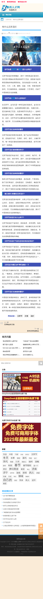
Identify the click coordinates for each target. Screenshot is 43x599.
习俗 (16, 454)
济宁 (5, 472)
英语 (15, 480)
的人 (31, 472)
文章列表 (8, 19)
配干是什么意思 (8, 344)
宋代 (5, 461)
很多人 (24, 462)
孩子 (35, 458)
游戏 (18, 472)
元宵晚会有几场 (9, 324)
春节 (18, 465)
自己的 (7, 480)
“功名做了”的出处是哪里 (31, 341)
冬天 (5, 457)
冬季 (13, 458)
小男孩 (21, 554)
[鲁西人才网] (21, 7)
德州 (31, 461)
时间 (10, 465)
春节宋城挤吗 (27, 348)
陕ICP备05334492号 (28, 544)
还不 (34, 480)
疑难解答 (19, 544)
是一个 (36, 466)
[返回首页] (40, 526)
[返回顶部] (40, 536)
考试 (15, 476)
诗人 (27, 480)
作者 (22, 454)
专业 (5, 454)
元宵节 (14, 69)
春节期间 (27, 465)
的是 (38, 473)
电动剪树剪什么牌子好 (10, 341)
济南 (34, 468)
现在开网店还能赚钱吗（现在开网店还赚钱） (12, 355)
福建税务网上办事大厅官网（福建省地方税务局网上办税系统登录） (32, 344)
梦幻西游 (13, 468)
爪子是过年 (7, 522)
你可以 (27, 454)
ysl (7, 33)
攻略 (37, 461)
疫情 (25, 472)
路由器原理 (6, 351)
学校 (30, 458)
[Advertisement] (21, 577)
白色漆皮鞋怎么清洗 (9, 499)
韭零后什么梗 (27, 351)
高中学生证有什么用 (9, 519)
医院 (18, 458)
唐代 (25, 457)
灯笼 (13, 98)
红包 (10, 476)
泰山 (28, 469)
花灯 (20, 69)
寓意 (11, 462)
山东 (17, 461)
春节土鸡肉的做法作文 (10, 506)
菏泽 (21, 480)
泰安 (23, 469)
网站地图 (13, 544)
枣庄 (5, 469)
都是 (4, 483)
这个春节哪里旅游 (9, 496)
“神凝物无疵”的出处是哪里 (11, 512)
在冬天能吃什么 (28, 355)
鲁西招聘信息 (11, 2)
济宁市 (12, 473)
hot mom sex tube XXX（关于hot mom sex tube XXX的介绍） (12, 348)
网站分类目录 (32, 541)
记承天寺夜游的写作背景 (11, 509)
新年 (4, 466)
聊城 (21, 476)
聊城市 (27, 476)
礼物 (4, 476)
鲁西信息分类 (22, 2)
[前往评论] (40, 531)
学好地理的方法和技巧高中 (12, 502)
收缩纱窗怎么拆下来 (9, 516)
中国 (11, 454)
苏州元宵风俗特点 (33, 331)
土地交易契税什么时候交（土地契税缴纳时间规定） (20, 525)
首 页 (3, 2)
